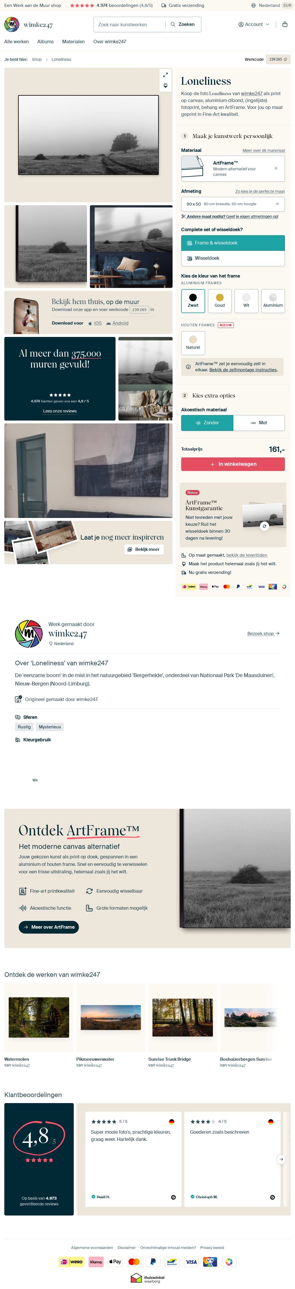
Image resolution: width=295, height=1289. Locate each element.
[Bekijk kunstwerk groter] (165, 75)
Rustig (24, 727)
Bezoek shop (261, 633)
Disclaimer (127, 1247)
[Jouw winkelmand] (285, 24)
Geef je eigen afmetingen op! (232, 216)
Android (120, 323)
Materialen (73, 42)
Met (263, 423)
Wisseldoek (207, 258)
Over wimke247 (109, 42)
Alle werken (16, 42)
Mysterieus (50, 727)
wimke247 (38, 24)
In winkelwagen (238, 464)
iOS (98, 323)
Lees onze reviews (60, 411)
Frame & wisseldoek (216, 243)
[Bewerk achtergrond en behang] (165, 86)
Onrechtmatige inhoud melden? (168, 1247)
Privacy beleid (212, 1247)
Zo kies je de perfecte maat (260, 191)
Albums (45, 42)
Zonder (211, 423)
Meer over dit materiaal (264, 150)
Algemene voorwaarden (92, 1247)
